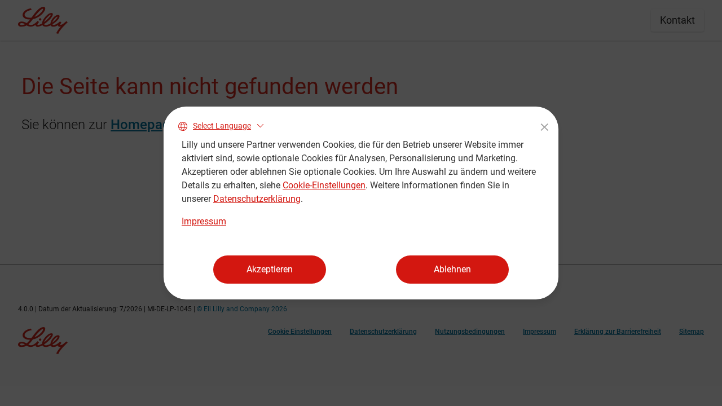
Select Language (222, 125)
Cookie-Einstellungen (324, 185)
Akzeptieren (269, 269)
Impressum (204, 221)
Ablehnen (452, 269)
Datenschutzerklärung (257, 198)
